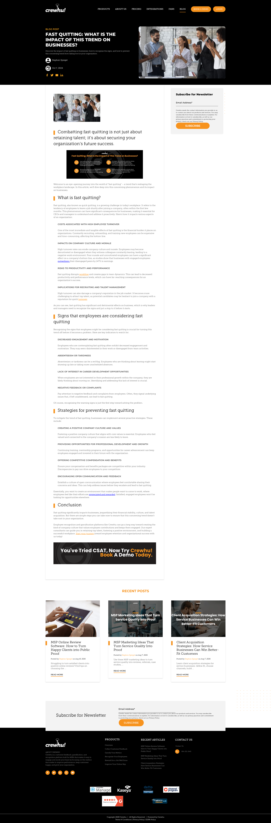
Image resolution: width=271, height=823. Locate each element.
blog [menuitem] (183, 9)
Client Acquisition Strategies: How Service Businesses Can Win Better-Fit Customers (153, 765)
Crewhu (161, 817)
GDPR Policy (151, 820)
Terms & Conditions (123, 820)
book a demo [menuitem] (201, 9)
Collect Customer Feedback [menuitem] (116, 749)
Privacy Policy (138, 820)
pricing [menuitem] (136, 9)
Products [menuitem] (104, 9)
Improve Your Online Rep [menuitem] (115, 764)
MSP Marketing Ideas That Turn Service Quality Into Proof (134, 646)
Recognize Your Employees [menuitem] (116, 757)
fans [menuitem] (171, 9)
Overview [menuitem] (109, 745)
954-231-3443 (186, 751)
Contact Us (183, 739)
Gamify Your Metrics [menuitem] (113, 753)
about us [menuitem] (120, 9)
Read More (57, 675)
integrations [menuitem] (155, 9)
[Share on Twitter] (52, 75)
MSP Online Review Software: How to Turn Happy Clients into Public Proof (154, 749)
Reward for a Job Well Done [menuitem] (116, 760)
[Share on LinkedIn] (61, 75)
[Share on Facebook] (47, 75)
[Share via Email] (56, 75)
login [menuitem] (219, 9)
